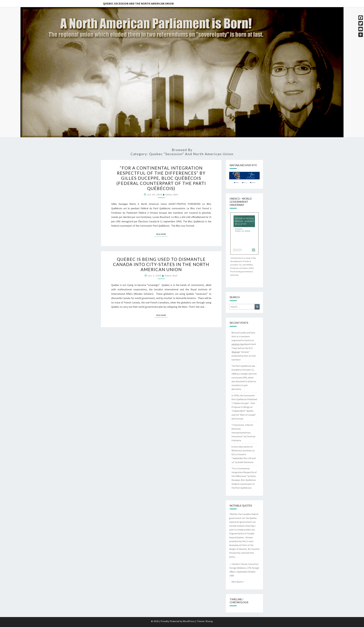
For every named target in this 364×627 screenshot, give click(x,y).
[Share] (360, 35)
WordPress (189, 621)
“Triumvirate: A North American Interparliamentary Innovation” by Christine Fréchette (243, 432)
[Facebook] (360, 17)
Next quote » (237, 581)
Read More (162, 234)
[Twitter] (360, 23)
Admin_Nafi (171, 194)
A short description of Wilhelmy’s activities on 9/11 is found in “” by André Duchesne (243, 454)
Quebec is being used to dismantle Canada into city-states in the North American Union (161, 264)
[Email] (360, 29)
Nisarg (209, 621)
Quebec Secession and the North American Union (138, 3)
